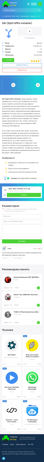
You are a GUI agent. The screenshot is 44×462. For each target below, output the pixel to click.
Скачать (9, 60)
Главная (5, 444)
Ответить (5, 258)
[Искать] (39, 10)
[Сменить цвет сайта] (28, 4)
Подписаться (22, 70)
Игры (12, 444)
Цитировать (18, 258)
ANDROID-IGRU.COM (12, 16)
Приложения (24, 16)
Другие (33, 16)
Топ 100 (30, 444)
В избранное (30, 38)
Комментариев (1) (22, 65)
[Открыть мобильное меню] (40, 4)
